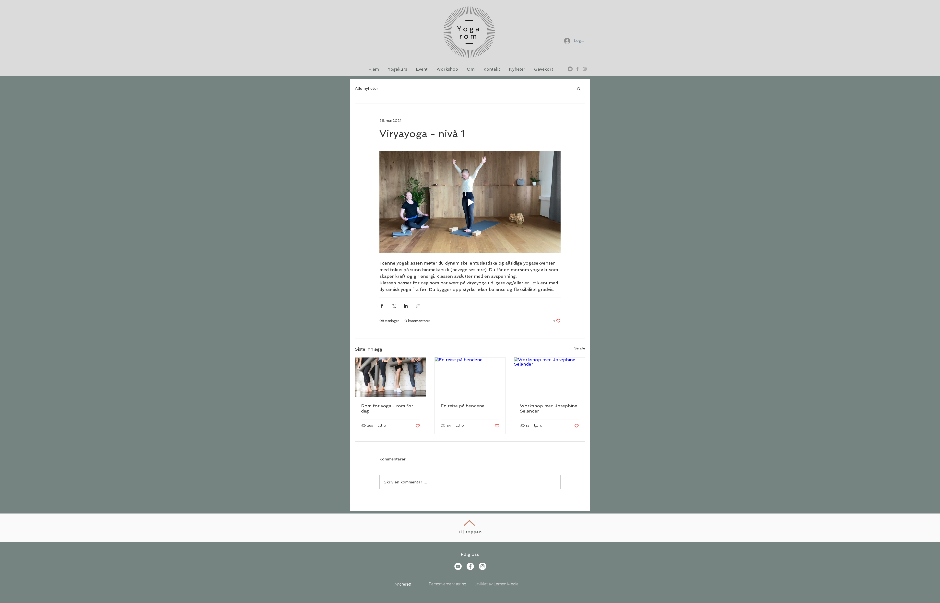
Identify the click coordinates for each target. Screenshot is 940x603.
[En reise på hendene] (470, 377)
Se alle (579, 348)
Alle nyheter (366, 88)
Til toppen (470, 532)
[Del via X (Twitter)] (393, 305)
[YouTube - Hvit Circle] (458, 566)
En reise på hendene (462, 405)
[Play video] (470, 202)
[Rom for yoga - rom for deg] (390, 377)
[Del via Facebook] (381, 305)
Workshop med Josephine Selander (548, 408)
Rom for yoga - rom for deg (387, 408)
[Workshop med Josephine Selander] (549, 377)
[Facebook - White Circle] (470, 566)
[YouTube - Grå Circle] (570, 69)
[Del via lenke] (417, 305)
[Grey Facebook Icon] (577, 69)
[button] (578, 88)
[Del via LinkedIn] (405, 305)
